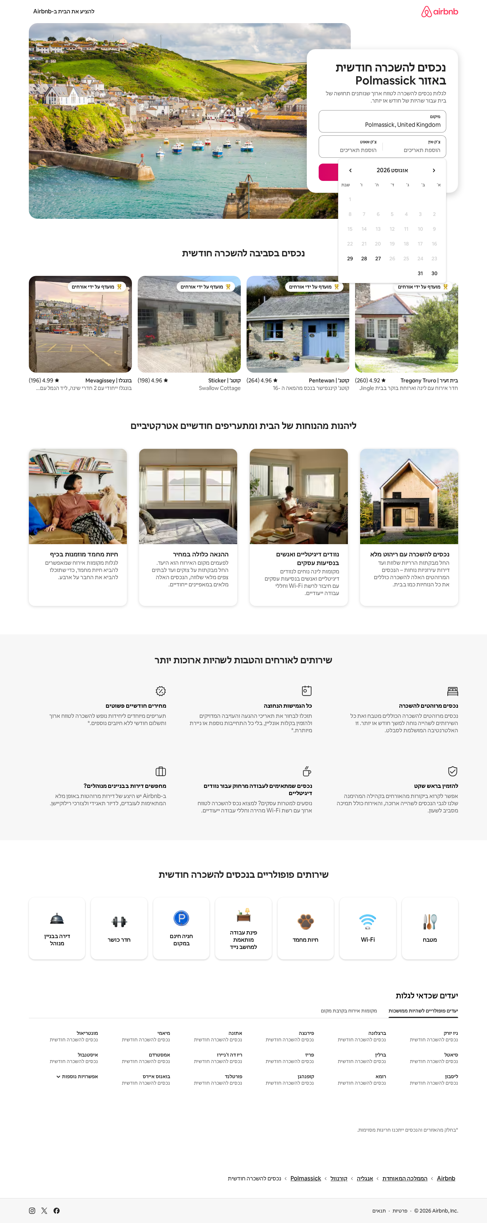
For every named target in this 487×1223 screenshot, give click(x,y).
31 (420, 273)
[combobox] (382, 124)
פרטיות (400, 1210)
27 (378, 258)
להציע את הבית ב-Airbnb (63, 11)
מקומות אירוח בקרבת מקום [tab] (349, 1010)
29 (350, 258)
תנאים (379, 1210)
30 (434, 273)
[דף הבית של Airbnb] (439, 11)
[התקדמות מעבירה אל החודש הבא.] (351, 170)
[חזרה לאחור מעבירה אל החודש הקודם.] (433, 170)
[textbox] (415, 150)
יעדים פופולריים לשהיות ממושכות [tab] (423, 1010)
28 (364, 258)
